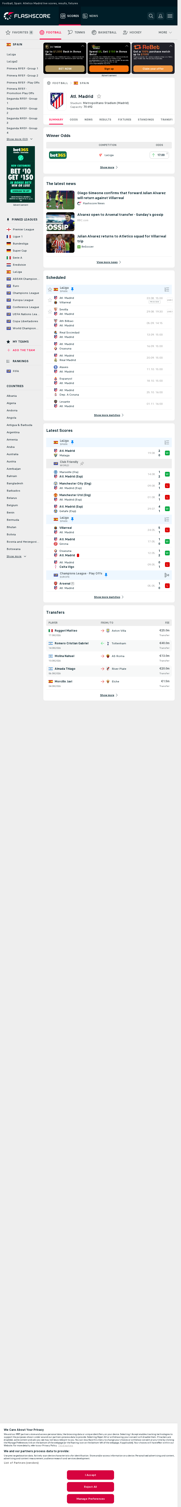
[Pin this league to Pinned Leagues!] (82, 463)
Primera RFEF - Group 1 (22, 68)
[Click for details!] (109, 300)
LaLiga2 (12, 61)
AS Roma (118, 656)
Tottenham (119, 643)
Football (60, 83)
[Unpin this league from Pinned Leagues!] (72, 289)
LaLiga (11, 54)
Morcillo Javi (63, 681)
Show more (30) (17, 139)
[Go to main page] (30, 16)
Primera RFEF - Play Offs (23, 82)
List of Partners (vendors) (21, 1462)
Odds (74, 119)
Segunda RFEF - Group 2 (22, 111)
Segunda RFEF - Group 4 (22, 130)
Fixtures (124, 119)
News (88, 119)
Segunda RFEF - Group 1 (22, 101)
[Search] (151, 16)
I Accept (90, 1475)
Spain (84, 83)
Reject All (90, 1486)
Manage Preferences (90, 1498)
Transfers (168, 119)
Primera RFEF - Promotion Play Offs (20, 91)
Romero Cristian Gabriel (71, 643)
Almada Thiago (65, 669)
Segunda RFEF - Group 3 (22, 120)
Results (105, 119)
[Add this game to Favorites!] (50, 300)
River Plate (119, 669)
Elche (115, 681)
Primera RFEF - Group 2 (22, 75)
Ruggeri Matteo (66, 631)
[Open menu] (170, 16)
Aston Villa (119, 631)
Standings (146, 119)
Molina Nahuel (64, 656)
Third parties (65, 1445)
